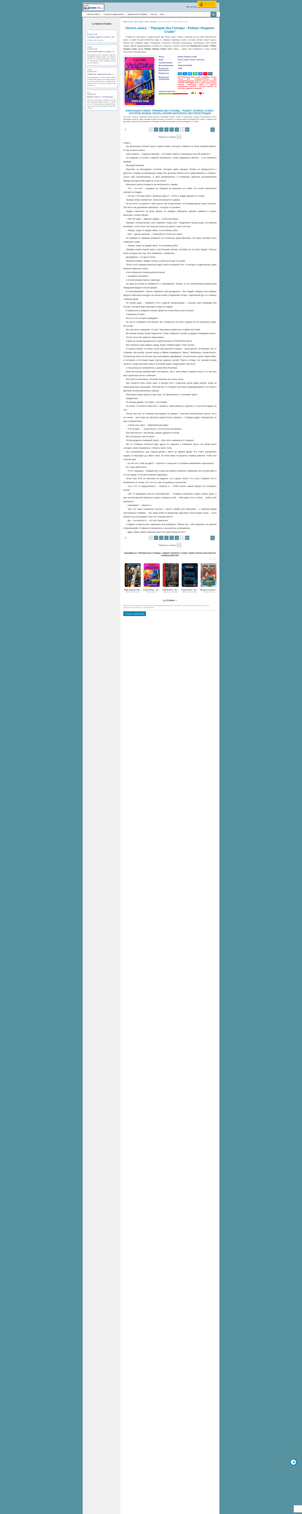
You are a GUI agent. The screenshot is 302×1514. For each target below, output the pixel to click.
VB (200, 74)
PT (205, 74)
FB (185, 74)
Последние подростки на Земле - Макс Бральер (101, 37)
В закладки (192, 7)
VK (210, 74)
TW (190, 74)
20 (187, 130)
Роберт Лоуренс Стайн (187, 57)
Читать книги (170, 37)
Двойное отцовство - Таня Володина (100, 97)
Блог (162, 14)
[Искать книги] (213, 14)
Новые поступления (137, 14)
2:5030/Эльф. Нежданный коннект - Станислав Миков (101, 74)
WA (195, 74)
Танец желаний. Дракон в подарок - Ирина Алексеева (101, 51)
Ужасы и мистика (184, 37)
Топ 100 (153, 14)
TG (180, 74)
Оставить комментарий (134, 614)
